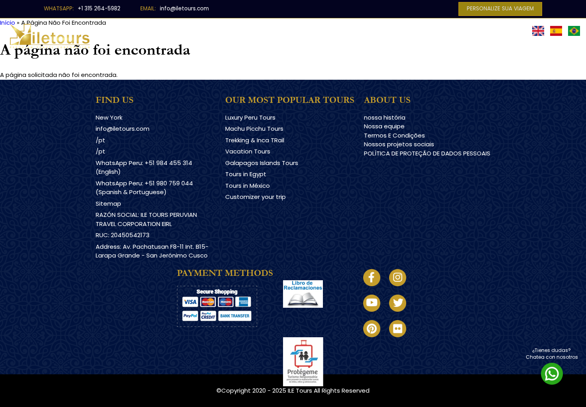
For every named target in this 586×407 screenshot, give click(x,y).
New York (109, 117)
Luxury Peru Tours (250, 117)
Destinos (179, 35)
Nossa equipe (384, 126)
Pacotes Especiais (373, 35)
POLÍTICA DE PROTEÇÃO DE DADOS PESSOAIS (427, 153)
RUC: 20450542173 (122, 235)
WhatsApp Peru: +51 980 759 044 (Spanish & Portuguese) (144, 188)
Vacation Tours (247, 151)
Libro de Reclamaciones (318, 315)
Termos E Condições (394, 135)
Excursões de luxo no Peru (238, 35)
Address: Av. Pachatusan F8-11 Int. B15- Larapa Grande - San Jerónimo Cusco (152, 251)
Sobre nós (462, 35)
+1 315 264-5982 (99, 8)
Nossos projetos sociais (399, 144)
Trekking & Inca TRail (254, 140)
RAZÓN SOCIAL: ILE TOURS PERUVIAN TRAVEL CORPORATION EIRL (146, 219)
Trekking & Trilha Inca (307, 35)
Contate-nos (507, 35)
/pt (100, 140)
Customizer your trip (255, 197)
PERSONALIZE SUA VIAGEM (500, 8)
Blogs (427, 35)
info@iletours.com (184, 8)
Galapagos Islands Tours (261, 163)
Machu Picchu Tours (254, 128)
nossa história (384, 117)
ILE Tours (300, 390)
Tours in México (247, 185)
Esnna (291, 341)
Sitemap (108, 203)
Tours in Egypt (245, 174)
